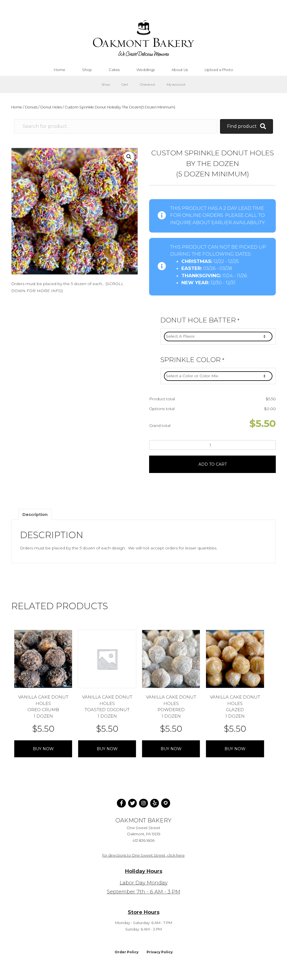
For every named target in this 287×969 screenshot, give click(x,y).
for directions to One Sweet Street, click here (143, 855)
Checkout (147, 84)
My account (176, 84)
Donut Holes (51, 107)
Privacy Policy (160, 952)
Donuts (31, 107)
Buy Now (43, 748)
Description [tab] (35, 514)
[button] (129, 157)
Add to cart (212, 464)
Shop (105, 84)
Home (16, 107)
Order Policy (126, 952)
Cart (124, 84)
